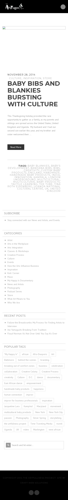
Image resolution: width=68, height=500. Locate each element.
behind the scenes (27, 359)
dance (40, 377)
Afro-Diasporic (40, 354)
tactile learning (24, 184)
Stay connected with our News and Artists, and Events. (33, 220)
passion (8, 417)
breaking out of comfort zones (19, 365)
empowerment (34, 383)
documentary (53, 377)
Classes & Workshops (18, 251)
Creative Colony (29, 371)
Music (10, 276)
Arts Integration (15, 247)
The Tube (46, 184)
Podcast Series (14, 291)
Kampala (40, 177)
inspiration (47, 400)
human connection (13, 394)
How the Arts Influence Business (23, 265)
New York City (56, 412)
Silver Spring (39, 417)
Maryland (41, 406)
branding (44, 359)
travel (59, 423)
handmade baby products (30, 174)
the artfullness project (15, 423)
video (26, 429)
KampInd (28, 406)
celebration (57, 365)
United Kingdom (54, 189)
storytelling (55, 417)
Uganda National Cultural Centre (39, 187)
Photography (13, 287)
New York (40, 412)
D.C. (31, 377)
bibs (56, 168)
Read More (15, 147)
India (56, 174)
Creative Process (15, 254)
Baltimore (9, 359)
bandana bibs (41, 168)
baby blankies (39, 165)
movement (55, 406)
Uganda (8, 429)
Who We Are (13, 302)
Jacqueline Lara (11, 406)
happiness (39, 388)
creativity (31, 170)
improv (29, 394)
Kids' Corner (13, 273)
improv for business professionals (21, 400)
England (35, 172)
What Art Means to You (18, 298)
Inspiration (32, 78)
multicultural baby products (36, 181)
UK (47, 188)
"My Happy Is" (11, 354)
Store (47, 78)
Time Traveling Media (41, 423)
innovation (23, 177)
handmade (51, 172)
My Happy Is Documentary (20, 280)
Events (10, 262)
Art (52, 354)
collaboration (10, 371)
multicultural (48, 179)
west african (55, 429)
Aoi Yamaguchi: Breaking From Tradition (26, 329)
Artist (9, 240)
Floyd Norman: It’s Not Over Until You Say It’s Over (32, 333)
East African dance (13, 383)
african (25, 354)
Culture (15, 78)
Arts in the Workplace (17, 243)
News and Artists (15, 284)
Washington (38, 429)
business (43, 365)
